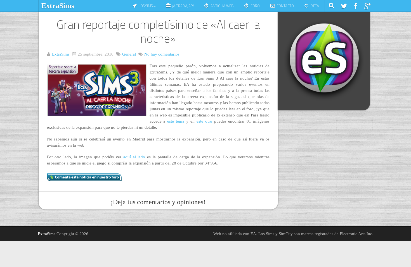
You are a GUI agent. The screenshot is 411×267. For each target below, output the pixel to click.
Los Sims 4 (147, 6)
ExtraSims (57, 5)
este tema (175, 121)
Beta (315, 6)
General (129, 54)
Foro (255, 6)
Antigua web (222, 6)
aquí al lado (134, 157)
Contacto (285, 6)
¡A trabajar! (183, 6)
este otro (204, 121)
